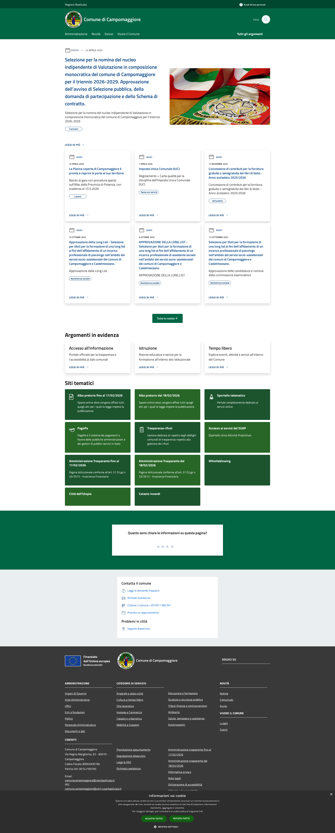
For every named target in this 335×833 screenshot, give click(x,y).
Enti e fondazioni (75, 712)
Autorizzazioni (176, 725)
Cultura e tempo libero (130, 700)
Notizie (224, 693)
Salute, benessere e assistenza (186, 718)
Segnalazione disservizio (131, 756)
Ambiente (174, 712)
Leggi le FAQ (124, 762)
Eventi (224, 729)
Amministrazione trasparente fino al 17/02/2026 (189, 752)
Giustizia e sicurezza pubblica (185, 699)
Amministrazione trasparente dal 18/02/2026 (187, 763)
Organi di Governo (75, 693)
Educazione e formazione (183, 693)
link (201, 811)
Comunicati (226, 700)
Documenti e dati (75, 731)
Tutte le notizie (166, 318)
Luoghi (224, 723)
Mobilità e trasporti (128, 725)
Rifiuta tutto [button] (181, 818)
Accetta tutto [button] (154, 818)
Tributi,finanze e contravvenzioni (187, 706)
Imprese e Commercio (129, 712)
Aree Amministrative (77, 700)
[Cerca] (266, 19)
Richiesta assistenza (129, 768)
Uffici (68, 706)
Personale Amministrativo (80, 725)
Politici (69, 718)
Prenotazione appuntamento (133, 750)
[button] (167, 827)
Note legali (174, 778)
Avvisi (75, 50)
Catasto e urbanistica (129, 718)
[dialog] (167, 812)
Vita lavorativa (125, 706)
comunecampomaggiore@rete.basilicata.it (90, 780)
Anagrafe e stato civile (130, 693)
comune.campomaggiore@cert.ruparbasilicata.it (93, 789)
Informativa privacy (179, 772)
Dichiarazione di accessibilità (185, 784)
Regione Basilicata (76, 4)
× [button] (331, 794)
